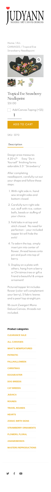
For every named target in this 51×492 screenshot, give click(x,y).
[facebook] (14, 473)
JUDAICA (12, 394)
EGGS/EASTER (14, 375)
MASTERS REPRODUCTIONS (21, 447)
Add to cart (23, 124)
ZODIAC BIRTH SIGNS (18, 421)
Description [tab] (15, 144)
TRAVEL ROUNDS (16, 408)
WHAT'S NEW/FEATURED (19, 348)
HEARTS (11, 414)
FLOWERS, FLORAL (17, 434)
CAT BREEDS (14, 388)
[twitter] (7, 473)
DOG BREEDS (14, 381)
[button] (38, 59)
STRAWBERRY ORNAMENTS (21, 428)
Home (10, 43)
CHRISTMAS (13, 368)
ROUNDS (11, 401)
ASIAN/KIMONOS (15, 441)
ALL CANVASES (15, 342)
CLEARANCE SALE (16, 335)
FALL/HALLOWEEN (16, 362)
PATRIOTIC (12, 355)
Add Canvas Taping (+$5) (27, 110)
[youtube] (21, 473)
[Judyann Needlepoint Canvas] (25, 26)
